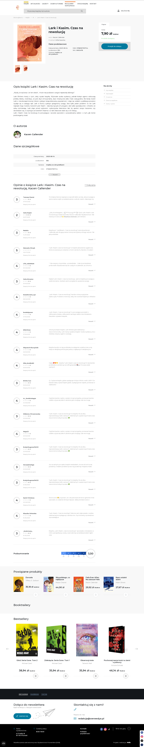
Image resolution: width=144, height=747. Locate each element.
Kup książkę (109, 90)
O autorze (109, 97)
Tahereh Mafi (87, 663)
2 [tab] (69, 684)
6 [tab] (76, 684)
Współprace (70, 6)
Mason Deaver (61, 582)
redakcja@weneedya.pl (90, 718)
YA (33, 17)
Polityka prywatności (85, 732)
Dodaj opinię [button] (90, 185)
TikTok (44, 694)
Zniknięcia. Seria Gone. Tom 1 (57, 660)
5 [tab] (74, 684)
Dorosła (29, 578)
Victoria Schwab (117, 665)
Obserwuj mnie (87, 660)
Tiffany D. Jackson (32, 580)
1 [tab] (67, 684)
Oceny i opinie (110, 104)
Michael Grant (27, 663)
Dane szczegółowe (111, 100)
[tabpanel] (27, 650)
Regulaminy (69, 4)
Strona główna (18, 17)
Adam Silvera (120, 582)
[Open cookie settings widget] (3, 743)
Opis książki (109, 93)
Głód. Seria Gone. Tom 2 (27, 660)
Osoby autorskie (56, 4)
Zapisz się (23, 716)
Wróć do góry (121, 729)
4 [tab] (72, 684)
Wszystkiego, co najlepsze (63, 579)
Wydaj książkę (82, 4)
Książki (26, 4)
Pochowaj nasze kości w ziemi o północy (117, 661)
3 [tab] (71, 684)
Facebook (34, 694)
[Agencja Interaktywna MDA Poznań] (129, 742)
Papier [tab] (104, 24)
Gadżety (45, 4)
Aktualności (35, 4)
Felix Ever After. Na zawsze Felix (93, 579)
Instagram (23, 694)
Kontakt (93, 4)
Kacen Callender (59, 37)
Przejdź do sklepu (114, 46)
